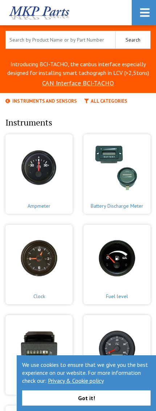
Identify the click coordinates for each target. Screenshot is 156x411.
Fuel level (117, 296)
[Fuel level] (117, 256)
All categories (108, 101)
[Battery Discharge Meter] (117, 166)
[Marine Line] (117, 347)
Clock (39, 296)
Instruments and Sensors (43, 101)
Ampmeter (39, 206)
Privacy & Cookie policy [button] (76, 380)
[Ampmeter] (39, 166)
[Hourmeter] (39, 347)
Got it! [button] (86, 398)
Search (133, 40)
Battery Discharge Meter (117, 206)
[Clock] (39, 256)
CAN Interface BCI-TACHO (78, 83)
